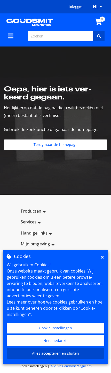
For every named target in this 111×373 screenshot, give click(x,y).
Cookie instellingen (55, 327)
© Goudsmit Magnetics (71, 366)
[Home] (29, 22)
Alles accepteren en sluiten (55, 353)
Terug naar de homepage (55, 144)
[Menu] (10, 36)
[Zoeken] (99, 36)
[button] (55, 211)
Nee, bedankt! (55, 340)
